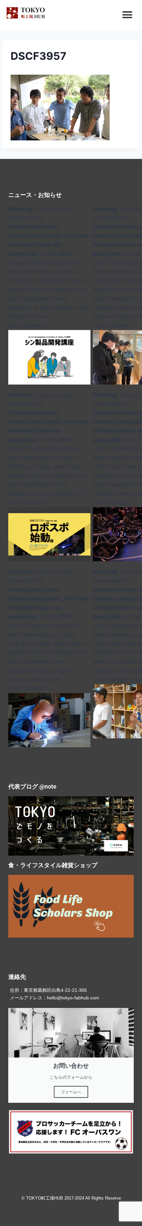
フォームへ (71, 1092)
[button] (127, 15)
